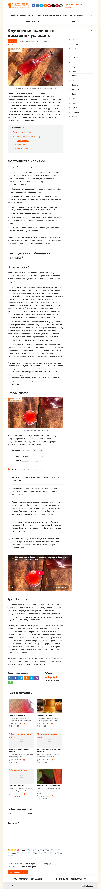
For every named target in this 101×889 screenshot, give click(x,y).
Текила (74, 108)
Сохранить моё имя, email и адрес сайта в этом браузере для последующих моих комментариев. (32, 865)
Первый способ (23, 141)
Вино (74, 48)
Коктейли (13, 15)
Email (29, 814)
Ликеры (75, 76)
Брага (74, 62)
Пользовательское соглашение (28, 879)
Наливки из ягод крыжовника (48, 786)
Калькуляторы (34, 15)
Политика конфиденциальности (71, 879)
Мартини (75, 80)
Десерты (75, 117)
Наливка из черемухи (17, 715)
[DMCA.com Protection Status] (87, 886)
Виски (74, 53)
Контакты (79, 5)
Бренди (75, 44)
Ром (73, 98)
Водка (74, 67)
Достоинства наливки (22, 132)
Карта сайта (68, 5)
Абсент (74, 39)
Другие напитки (31, 22)
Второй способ (23, 145)
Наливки (12, 41)
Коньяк (74, 71)
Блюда (74, 22)
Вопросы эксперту (52, 15)
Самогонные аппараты (73, 15)
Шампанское (77, 112)
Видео (23, 15)
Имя (10, 814)
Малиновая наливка (16, 786)
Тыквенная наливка (44, 715)
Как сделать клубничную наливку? (27, 136)
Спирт (74, 103)
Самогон (75, 58)
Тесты (89, 15)
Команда (67, 7)
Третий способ (22, 149)
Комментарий (13, 823)
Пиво (74, 94)
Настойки (75, 89)
